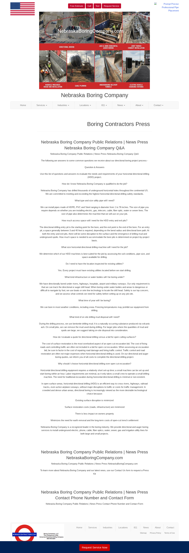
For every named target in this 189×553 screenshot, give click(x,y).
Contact (158, 105)
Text (97, 6)
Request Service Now (94, 547)
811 (103, 105)
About (139, 105)
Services (41, 105)
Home (23, 105)
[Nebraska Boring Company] (38, 536)
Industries (63, 105)
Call (89, 6)
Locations (84, 105)
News (120, 105)
